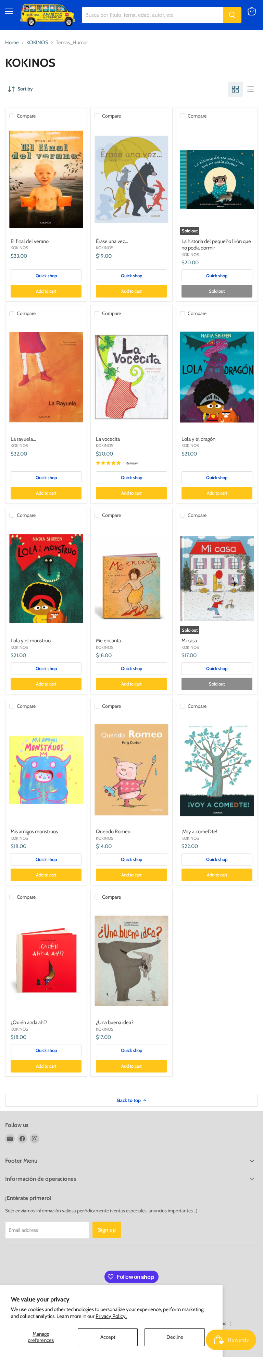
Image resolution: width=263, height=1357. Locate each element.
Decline (174, 1337)
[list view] (250, 89)
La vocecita (108, 439)
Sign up (107, 1229)
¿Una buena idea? (115, 1022)
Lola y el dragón (198, 439)
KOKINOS (37, 43)
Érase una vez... (112, 241)
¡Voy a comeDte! (199, 831)
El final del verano (30, 241)
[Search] (232, 15)
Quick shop (46, 275)
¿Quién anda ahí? (29, 1022)
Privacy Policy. (111, 1316)
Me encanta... (110, 641)
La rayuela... (23, 439)
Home (12, 43)
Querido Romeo (113, 831)
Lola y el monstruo (31, 641)
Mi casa (189, 641)
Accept (107, 1337)
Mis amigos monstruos (34, 831)
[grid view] (235, 89)
